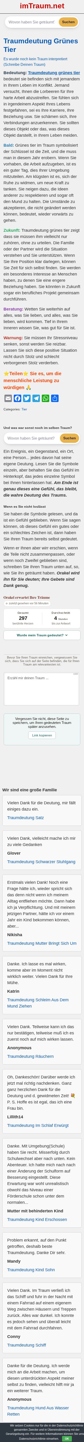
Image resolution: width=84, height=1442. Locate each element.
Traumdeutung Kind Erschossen (37, 1219)
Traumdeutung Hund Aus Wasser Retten (38, 1411)
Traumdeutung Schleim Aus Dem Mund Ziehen (38, 1003)
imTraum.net (42, 6)
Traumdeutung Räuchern (30, 1056)
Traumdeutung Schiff (26, 1345)
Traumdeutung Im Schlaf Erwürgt (38, 1125)
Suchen (68, 22)
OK (67, 1438)
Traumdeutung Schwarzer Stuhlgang (41, 861)
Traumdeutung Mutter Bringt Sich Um (42, 943)
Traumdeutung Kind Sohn (31, 1270)
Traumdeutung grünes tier (54, 72)
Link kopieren (42, 735)
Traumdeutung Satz (25, 817)
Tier (24, 409)
